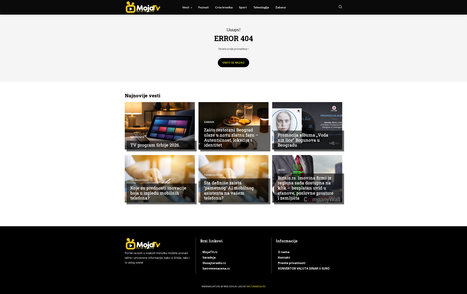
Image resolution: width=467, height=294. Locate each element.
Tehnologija (139, 180)
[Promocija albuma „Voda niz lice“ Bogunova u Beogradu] (307, 126)
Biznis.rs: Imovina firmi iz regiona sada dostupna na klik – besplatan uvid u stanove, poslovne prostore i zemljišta (305, 188)
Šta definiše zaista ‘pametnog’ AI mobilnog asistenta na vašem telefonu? (229, 190)
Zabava (209, 122)
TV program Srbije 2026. (155, 145)
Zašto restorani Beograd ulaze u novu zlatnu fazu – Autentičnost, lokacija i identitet (231, 137)
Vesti (281, 127)
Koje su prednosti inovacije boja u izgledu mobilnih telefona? (158, 193)
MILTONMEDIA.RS (256, 286)
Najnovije (137, 137)
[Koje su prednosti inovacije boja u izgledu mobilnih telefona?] (160, 179)
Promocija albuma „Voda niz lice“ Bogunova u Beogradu (303, 140)
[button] (340, 7)
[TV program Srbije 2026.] (160, 126)
